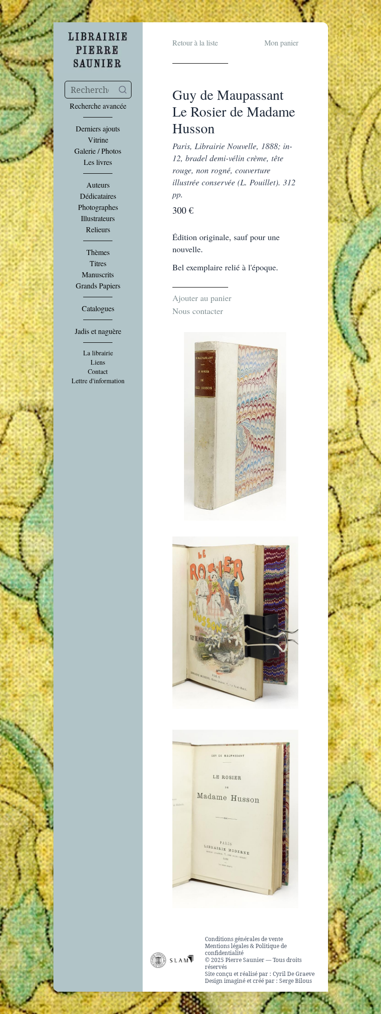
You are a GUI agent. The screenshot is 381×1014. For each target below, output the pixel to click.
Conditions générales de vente (244, 938)
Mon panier (281, 42)
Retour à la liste (195, 42)
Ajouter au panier (201, 297)
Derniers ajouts (98, 128)
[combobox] (98, 89)
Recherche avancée (98, 106)
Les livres (98, 162)
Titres (98, 263)
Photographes (98, 207)
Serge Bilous (295, 981)
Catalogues (98, 308)
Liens (98, 362)
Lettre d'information (98, 381)
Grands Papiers (98, 285)
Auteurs (98, 185)
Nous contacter (197, 310)
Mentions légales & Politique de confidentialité (246, 949)
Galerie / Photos (97, 151)
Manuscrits (98, 274)
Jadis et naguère (98, 331)
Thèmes (98, 252)
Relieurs (98, 229)
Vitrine (98, 140)
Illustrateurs (98, 218)
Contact (98, 371)
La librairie (98, 353)
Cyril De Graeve (294, 974)
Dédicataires (98, 196)
